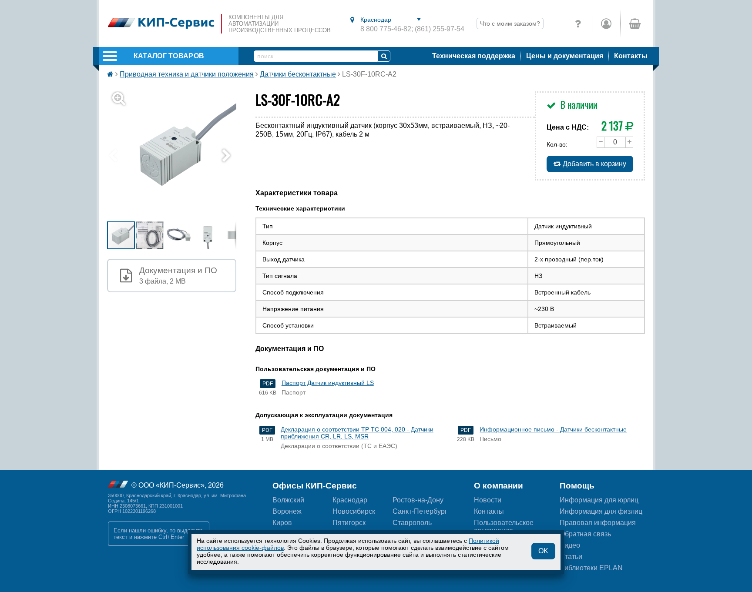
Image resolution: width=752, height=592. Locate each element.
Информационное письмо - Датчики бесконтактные (553, 429)
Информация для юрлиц (599, 500)
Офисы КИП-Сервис (314, 485)
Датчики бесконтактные (298, 74)
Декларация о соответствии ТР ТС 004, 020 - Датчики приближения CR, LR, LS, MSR (357, 433)
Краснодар (349, 500)
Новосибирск (353, 511)
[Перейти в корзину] (634, 23)
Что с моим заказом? (510, 23)
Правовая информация (598, 522)
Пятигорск (349, 522)
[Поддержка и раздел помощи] (578, 23)
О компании (498, 485)
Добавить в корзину (593, 163)
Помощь (577, 485)
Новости (487, 500)
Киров (282, 522)
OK (543, 551)
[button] (177, 156)
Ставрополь (412, 522)
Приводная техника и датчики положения (187, 74)
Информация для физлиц (601, 511)
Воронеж (287, 511)
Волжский (288, 500)
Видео (570, 545)
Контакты (631, 56)
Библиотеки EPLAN (591, 568)
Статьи (571, 556)
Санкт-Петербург (420, 511)
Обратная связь (585, 534)
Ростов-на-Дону (418, 500)
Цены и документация (564, 56)
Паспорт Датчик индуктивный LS (328, 382)
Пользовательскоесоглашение (504, 526)
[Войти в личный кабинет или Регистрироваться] (606, 23)
